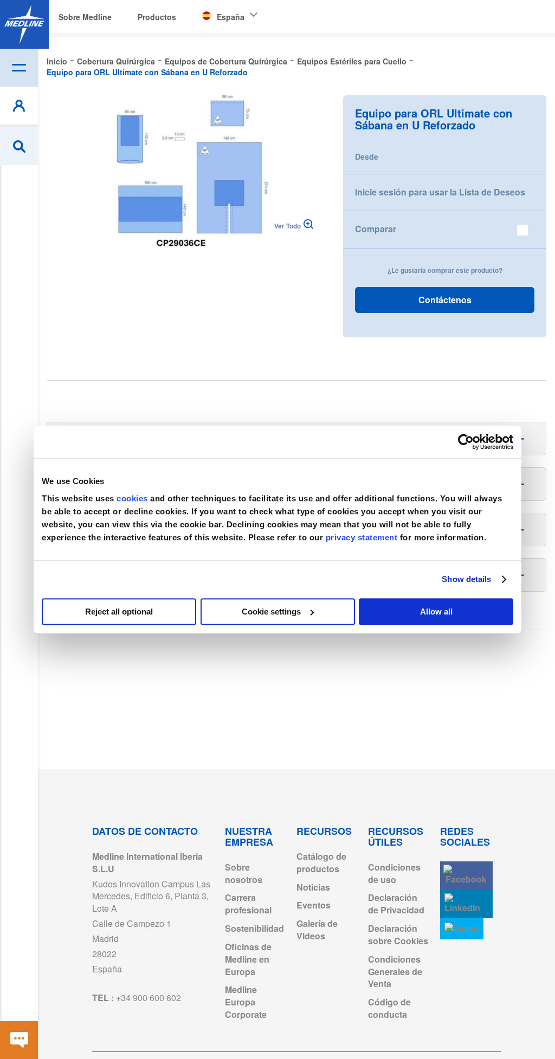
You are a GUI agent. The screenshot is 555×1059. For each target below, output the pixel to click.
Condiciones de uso (394, 873)
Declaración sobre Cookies (398, 934)
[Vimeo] (461, 928)
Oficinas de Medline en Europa (248, 959)
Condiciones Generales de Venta (395, 971)
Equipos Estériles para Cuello (351, 61)
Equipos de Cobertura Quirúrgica (226, 61)
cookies (133, 498)
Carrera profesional (248, 903)
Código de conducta (389, 1008)
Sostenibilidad (254, 928)
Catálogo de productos (321, 862)
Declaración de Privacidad (396, 903)
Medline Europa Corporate (246, 1002)
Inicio (57, 61)
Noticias (313, 887)
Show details (466, 579)
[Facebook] (466, 875)
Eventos (313, 905)
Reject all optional (119, 611)
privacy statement (362, 537)
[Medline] (24, 24)
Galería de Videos (317, 929)
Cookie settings (271, 611)
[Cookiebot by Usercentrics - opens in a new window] (465, 442)
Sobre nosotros (243, 873)
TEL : (136, 997)
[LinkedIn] (466, 904)
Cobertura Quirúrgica (116, 61)
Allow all (436, 611)
